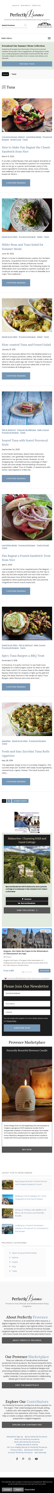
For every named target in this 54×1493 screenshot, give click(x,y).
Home (5, 74)
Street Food (15, 139)
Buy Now (27, 1149)
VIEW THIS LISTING (26, 910)
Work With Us (26, 5)
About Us (15, 5)
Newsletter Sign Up (15, 1436)
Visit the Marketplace (27, 1385)
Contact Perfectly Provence (20, 1452)
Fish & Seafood (9, 430)
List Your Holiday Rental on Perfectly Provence (27, 1447)
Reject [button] (18, 1489)
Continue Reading (16, 183)
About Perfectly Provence (27, 1340)
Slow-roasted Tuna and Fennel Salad (26, 345)
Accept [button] (7, 1489)
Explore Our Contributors (27, 1425)
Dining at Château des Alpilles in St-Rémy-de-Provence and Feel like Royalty (31, 1213)
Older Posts (20, 801)
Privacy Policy (11, 1021)
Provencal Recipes (27, 237)
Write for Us (36, 5)
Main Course (43, 430)
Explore (15, 1257)
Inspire (15, 1262)
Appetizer (6, 741)
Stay (14, 1266)
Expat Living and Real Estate (24, 1253)
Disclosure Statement (33, 1450)
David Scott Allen (9, 237)
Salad (39, 237)
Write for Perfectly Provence (27, 1439)
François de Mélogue (26, 430)
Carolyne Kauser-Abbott (13, 137)
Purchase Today (27, 64)
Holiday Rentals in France (27, 1444)
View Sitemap (40, 1452)
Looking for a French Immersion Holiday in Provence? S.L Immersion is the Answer (31, 1228)
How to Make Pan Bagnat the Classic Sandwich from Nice (26, 149)
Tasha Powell (43, 545)
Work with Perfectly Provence (27, 1442)
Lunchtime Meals (33, 137)
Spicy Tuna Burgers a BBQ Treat (23, 656)
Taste (25, 139)
